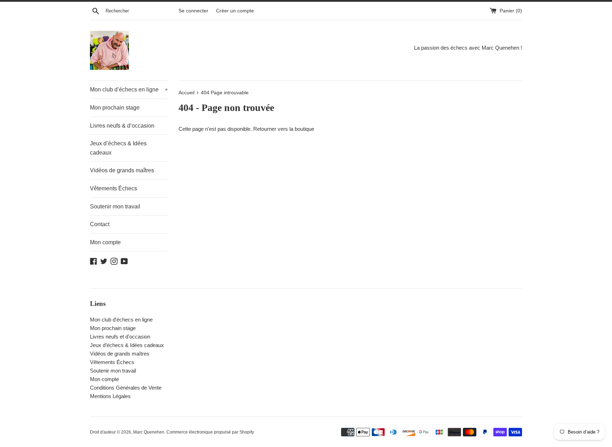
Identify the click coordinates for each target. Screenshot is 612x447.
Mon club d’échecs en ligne (129, 89)
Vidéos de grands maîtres (122, 170)
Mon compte (105, 242)
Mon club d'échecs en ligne (121, 320)
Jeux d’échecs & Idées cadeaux (118, 148)
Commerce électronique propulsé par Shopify (210, 432)
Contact (99, 224)
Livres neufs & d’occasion (122, 126)
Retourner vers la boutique (283, 129)
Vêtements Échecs (113, 188)
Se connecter (193, 10)
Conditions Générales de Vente (126, 388)
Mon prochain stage (115, 108)
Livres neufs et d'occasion (120, 337)
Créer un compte (235, 10)
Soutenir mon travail (115, 206)
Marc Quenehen (148, 432)
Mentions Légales (110, 396)
